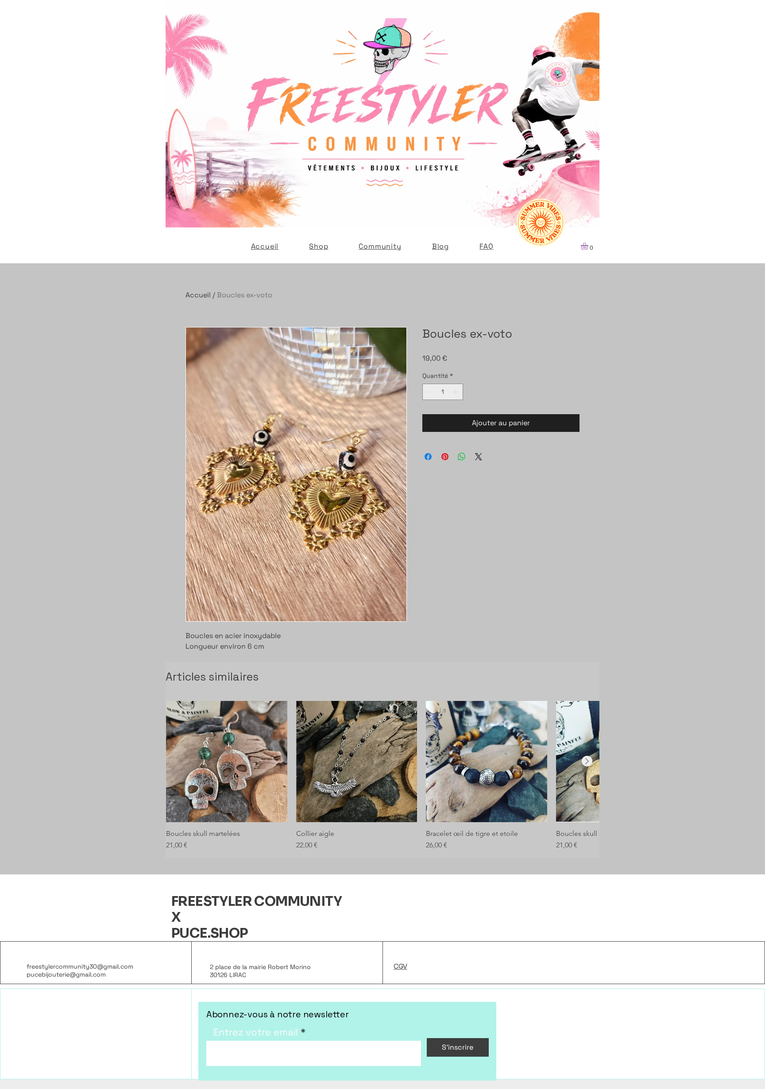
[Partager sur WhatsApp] (461, 456)
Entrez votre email (255, 1032)
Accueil (198, 295)
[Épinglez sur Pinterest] (445, 456)
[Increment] (456, 392)
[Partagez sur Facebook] (428, 456)
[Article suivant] (587, 761)
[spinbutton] (443, 392)
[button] (589, 246)
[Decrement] (429, 392)
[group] (382, 775)
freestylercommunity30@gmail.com (80, 966)
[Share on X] (478, 456)
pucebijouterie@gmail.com (66, 974)
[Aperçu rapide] (226, 761)
